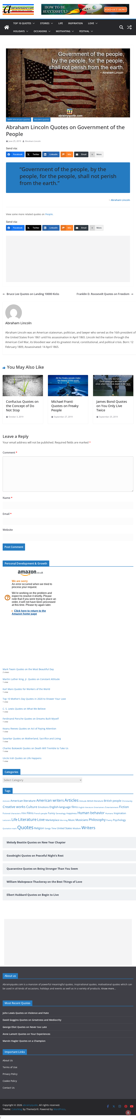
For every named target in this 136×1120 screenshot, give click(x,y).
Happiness (71, 813)
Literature (27, 819)
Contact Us (9, 1087)
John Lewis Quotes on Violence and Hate (26, 1013)
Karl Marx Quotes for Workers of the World (26, 689)
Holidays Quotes (41, 119)
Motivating (63, 31)
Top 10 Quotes (22, 23)
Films (30, 813)
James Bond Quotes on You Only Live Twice (111, 405)
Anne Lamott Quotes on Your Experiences (26, 1034)
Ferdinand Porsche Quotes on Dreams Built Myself (31, 718)
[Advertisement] (68, 259)
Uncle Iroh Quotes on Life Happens (22, 758)
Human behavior (91, 812)
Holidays (19, 31)
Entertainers (99, 807)
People (49, 214)
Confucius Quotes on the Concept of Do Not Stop (22, 405)
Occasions (40, 31)
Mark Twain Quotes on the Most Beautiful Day (28, 669)
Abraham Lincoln (33, 141)
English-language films (63, 807)
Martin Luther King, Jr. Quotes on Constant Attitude (31, 679)
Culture (31, 807)
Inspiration (75, 23)
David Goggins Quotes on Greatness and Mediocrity (32, 1019)
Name (7, 498)
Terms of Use (10, 1067)
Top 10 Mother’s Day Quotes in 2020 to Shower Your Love (34, 698)
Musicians (81, 820)
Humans (109, 813)
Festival (84, 31)
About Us (8, 1060)
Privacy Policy (10, 1074)
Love (91, 23)
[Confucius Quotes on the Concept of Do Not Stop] (23, 377)
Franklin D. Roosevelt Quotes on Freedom (103, 294)
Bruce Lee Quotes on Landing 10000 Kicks (33, 294)
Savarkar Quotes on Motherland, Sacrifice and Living (32, 738)
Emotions (43, 807)
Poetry (109, 820)
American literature (23, 801)
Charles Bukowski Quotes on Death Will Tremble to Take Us (35, 748)
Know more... (108, 988)
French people (40, 813)
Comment (10, 452)
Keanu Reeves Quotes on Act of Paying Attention (29, 728)
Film (23, 813)
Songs (48, 828)
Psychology (119, 820)
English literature (85, 807)
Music (71, 820)
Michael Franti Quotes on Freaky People (64, 405)
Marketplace (52, 820)
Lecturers (7, 820)
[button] (33, 23)
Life (60, 23)
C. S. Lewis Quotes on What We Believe (24, 708)
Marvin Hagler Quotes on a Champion (24, 1040)
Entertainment (111, 807)
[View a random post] (129, 27)
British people (112, 801)
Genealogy (61, 813)
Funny (51, 813)
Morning (64, 820)
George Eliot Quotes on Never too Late (25, 1027)
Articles (72, 800)
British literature (95, 800)
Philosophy (97, 819)
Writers (88, 827)
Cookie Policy (10, 1080)
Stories (44, 23)
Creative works (14, 807)
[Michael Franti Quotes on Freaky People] (68, 377)
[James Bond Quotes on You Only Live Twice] (113, 377)
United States (64, 828)
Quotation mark (10, 828)
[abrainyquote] (7, 27)
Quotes (25, 827)
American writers (50, 800)
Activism (6, 801)
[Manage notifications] (128, 1112)
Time (53, 828)
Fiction (124, 807)
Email (7, 514)
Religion (39, 828)
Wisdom (77, 828)
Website (8, 530)
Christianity (127, 801)
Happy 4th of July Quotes (18, 119)
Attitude (83, 801)
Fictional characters (12, 813)
